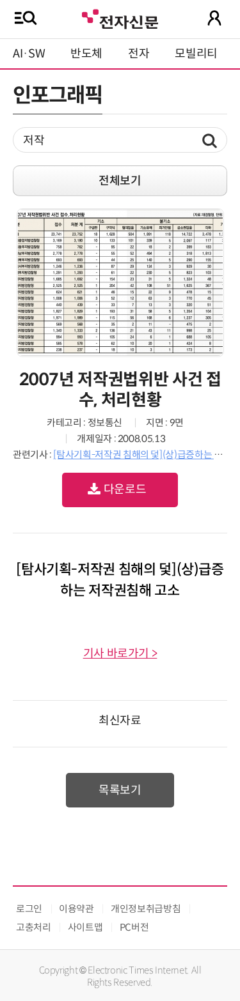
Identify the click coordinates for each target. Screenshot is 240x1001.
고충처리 (33, 927)
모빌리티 (196, 54)
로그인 (29, 909)
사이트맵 (85, 927)
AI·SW (29, 54)
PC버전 (134, 927)
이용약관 (76, 909)
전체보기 (120, 181)
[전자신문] (119, 17)
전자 (138, 54)
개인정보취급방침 (145, 909)
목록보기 (120, 790)
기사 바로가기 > (120, 653)
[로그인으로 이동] (214, 18)
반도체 (86, 54)
